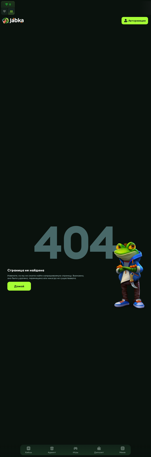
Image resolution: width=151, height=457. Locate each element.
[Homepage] (12, 20)
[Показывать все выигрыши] (11, 11)
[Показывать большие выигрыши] (4, 11)
